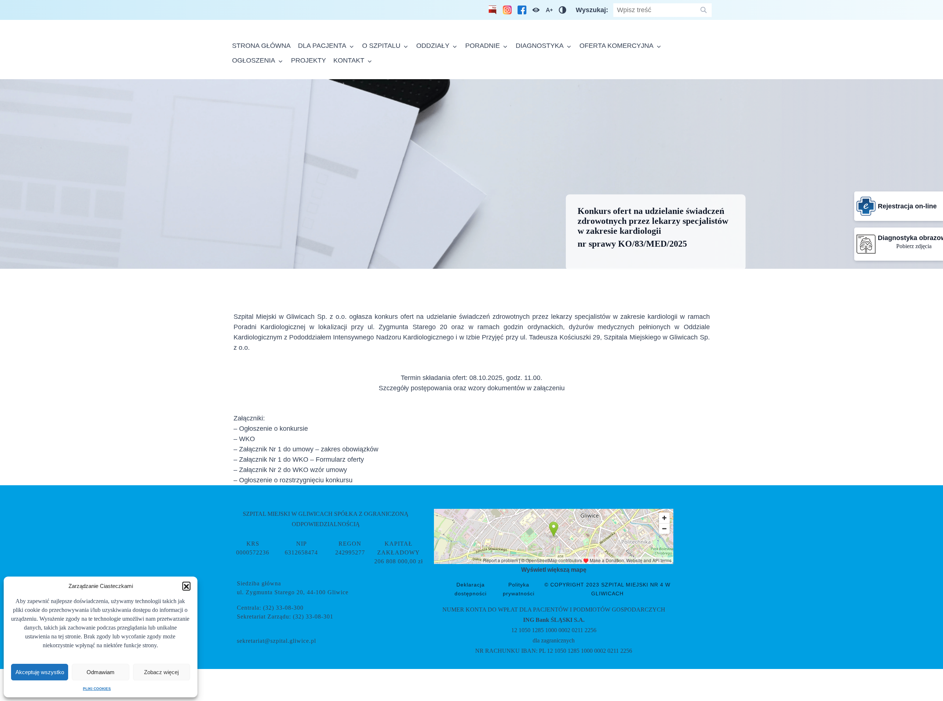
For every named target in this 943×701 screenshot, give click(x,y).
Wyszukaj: (593, 10)
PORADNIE (482, 45)
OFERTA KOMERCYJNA (616, 45)
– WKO (244, 439)
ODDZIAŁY (432, 45)
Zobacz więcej (161, 672)
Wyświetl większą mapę (553, 570)
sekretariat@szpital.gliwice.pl (276, 641)
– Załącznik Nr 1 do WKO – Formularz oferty (299, 459)
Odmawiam (101, 672)
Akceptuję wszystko (39, 672)
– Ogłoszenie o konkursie (271, 428)
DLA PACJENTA (322, 45)
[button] (186, 585)
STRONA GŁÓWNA (261, 45)
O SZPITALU (381, 45)
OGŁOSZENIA (253, 60)
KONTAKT (348, 60)
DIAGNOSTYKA (540, 45)
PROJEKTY (308, 60)
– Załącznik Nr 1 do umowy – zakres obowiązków (306, 449)
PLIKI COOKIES (97, 689)
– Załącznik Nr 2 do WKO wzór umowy (290, 469)
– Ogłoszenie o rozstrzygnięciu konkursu (293, 480)
